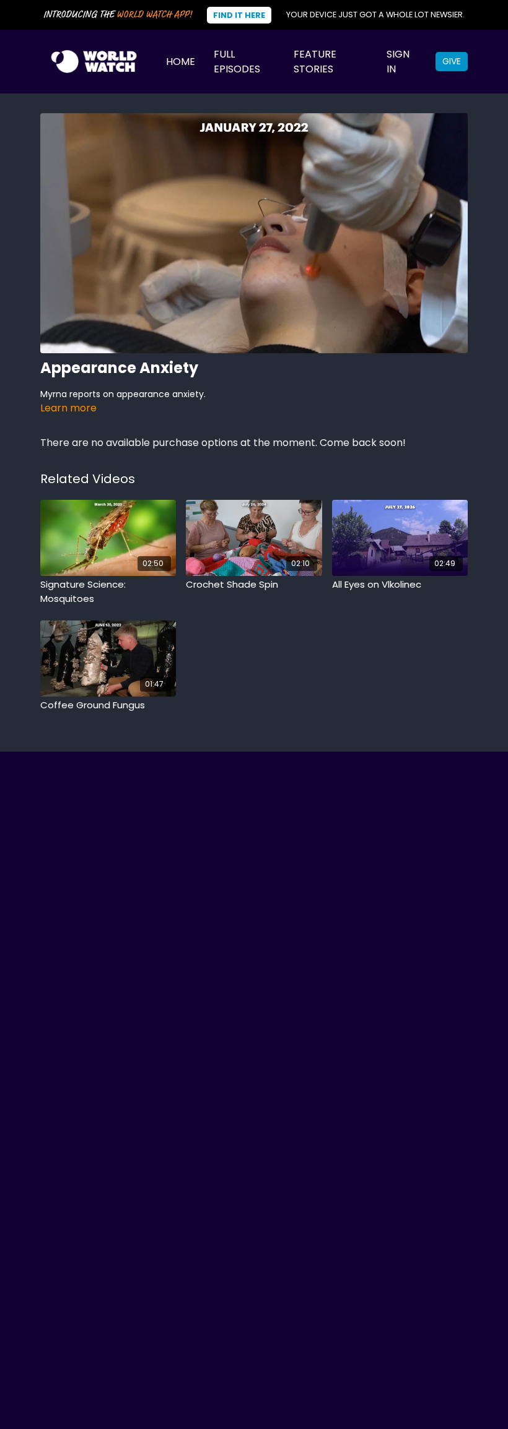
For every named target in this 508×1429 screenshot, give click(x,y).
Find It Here (239, 15)
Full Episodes (237, 61)
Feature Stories (315, 61)
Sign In (398, 61)
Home (180, 61)
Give (451, 61)
